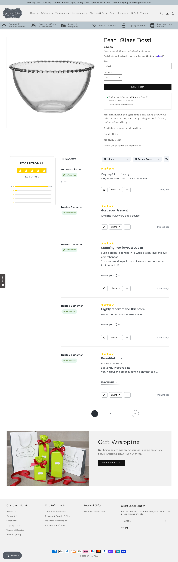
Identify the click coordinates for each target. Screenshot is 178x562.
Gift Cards (12, 521)
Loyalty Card (13, 525)
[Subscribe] (165, 521)
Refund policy (14, 534)
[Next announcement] (170, 2)
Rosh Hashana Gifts (94, 511)
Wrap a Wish (92, 556)
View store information (121, 104)
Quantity (108, 72)
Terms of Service (15, 530)
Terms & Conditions (55, 511)
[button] (46, 13)
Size (106, 61)
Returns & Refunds (55, 525)
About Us (11, 511)
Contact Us (12, 516)
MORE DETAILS (111, 462)
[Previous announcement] (7, 2)
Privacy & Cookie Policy (57, 516)
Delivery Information (56, 521)
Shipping (123, 51)
